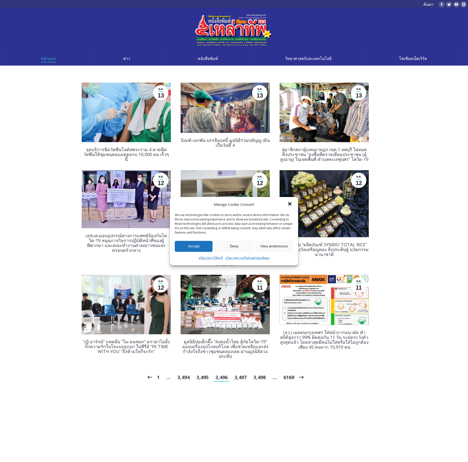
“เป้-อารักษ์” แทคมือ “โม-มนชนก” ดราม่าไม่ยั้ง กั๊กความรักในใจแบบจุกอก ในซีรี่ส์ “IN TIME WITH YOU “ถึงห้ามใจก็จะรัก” (126, 346)
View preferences (274, 246)
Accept (193, 246)
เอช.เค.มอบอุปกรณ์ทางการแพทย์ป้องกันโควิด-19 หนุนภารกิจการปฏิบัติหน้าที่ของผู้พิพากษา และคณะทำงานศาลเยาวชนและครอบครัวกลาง (126, 243)
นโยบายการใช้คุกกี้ (211, 258)
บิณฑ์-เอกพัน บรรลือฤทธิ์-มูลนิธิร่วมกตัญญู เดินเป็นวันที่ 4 (225, 142)
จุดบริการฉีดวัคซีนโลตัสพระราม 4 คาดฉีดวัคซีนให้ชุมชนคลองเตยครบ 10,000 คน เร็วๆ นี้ (126, 154)
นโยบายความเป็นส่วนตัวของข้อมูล (247, 258)
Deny (234, 246)
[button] (290, 204)
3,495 (202, 377)
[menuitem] (48, 58)
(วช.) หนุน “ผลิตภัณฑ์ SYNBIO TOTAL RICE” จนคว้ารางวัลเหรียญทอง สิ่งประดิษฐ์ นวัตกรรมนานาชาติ (324, 249)
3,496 (221, 377)
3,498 (260, 377)
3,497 (240, 377)
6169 (288, 377)
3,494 (183, 377)
